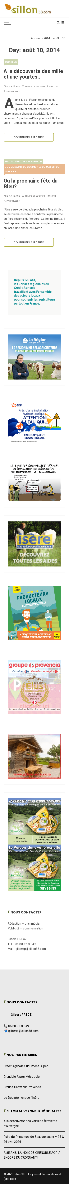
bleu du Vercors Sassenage (23, 161)
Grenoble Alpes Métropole (22, 1076)
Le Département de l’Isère (21, 1097)
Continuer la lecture (29, 137)
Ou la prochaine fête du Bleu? (31, 183)
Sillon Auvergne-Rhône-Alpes (34, 1111)
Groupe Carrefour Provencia (22, 1087)
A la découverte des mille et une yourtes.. (33, 74)
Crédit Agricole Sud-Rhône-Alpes (26, 1066)
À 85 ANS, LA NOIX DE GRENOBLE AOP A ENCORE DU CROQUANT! (32, 1155)
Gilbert (15, 91)
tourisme (11, 62)
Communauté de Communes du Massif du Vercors (32, 169)
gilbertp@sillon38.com (23, 1031)
